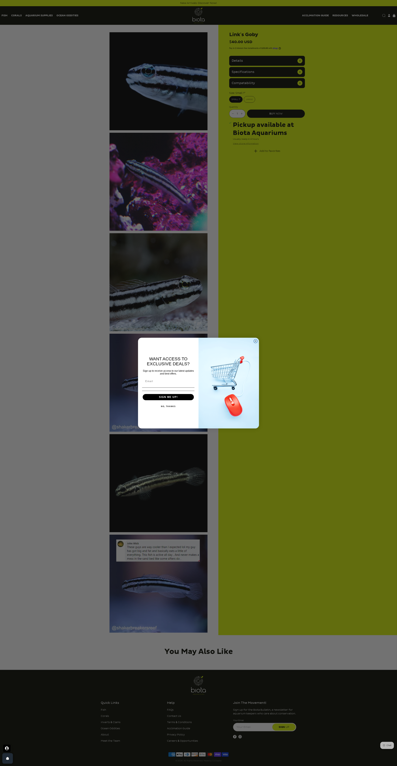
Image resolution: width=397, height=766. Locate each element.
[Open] (7, 758)
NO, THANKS (168, 406)
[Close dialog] (255, 341)
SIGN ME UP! (168, 397)
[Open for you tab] (7, 748)
